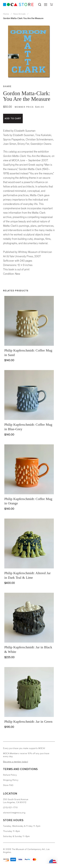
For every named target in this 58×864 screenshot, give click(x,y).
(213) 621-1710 (10, 807)
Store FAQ (8, 785)
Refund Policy (10, 775)
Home (6, 13)
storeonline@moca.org (14, 812)
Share (7, 86)
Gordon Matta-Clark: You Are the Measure (23, 18)
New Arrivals (19, 13)
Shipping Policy (10, 780)
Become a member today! (15, 761)
